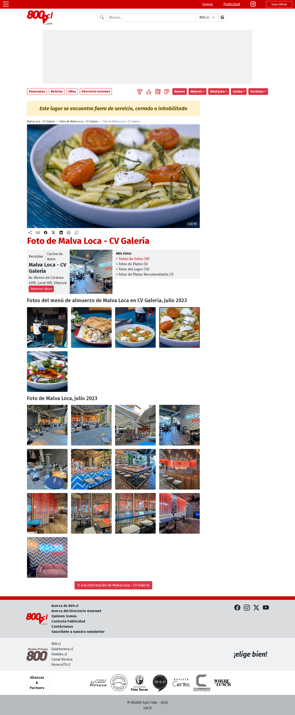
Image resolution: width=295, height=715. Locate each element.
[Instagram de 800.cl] (247, 607)
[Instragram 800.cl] (253, 4)
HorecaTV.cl (60, 664)
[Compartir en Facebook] (46, 233)
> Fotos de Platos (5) (132, 264)
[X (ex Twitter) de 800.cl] (256, 607)
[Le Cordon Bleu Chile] (139, 682)
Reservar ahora (41, 289)
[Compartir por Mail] (38, 233)
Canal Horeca (62, 659)
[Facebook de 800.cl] (237, 607)
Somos (207, 4)
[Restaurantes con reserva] (167, 91)
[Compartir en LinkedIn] (61, 233)
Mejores (196, 91)
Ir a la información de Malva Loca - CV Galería (113, 585)
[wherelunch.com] (222, 682)
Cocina (237, 91)
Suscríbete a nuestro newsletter (78, 632)
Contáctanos (62, 626)
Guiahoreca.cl (62, 649)
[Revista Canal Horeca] (98, 682)
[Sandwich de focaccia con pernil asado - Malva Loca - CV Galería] (91, 327)
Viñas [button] (72, 91)
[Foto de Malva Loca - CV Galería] (179, 327)
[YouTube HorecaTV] (266, 607)
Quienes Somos (64, 616)
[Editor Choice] (139, 91)
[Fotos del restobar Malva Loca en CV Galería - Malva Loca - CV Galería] (47, 425)
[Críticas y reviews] (158, 91)
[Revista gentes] (181, 682)
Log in (147, 707)
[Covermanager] (201, 682)
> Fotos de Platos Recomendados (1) (144, 274)
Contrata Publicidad (68, 621)
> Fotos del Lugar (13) (132, 269)
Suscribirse (279, 4)
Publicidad (231, 4)
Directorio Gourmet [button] (96, 91)
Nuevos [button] (179, 91)
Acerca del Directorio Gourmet (76, 611)
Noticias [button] (57, 91)
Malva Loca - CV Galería (41, 121)
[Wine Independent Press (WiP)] (160, 682)
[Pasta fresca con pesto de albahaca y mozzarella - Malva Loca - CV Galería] (135, 327)
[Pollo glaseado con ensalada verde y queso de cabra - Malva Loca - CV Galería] (47, 371)
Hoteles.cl (59, 654)
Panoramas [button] (37, 91)
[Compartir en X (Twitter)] (53, 233)
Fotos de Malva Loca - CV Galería (78, 121)
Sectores (256, 91)
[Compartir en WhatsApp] (69, 233)
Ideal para (217, 91)
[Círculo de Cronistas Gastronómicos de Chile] (118, 682)
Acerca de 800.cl (64, 606)
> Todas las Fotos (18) (132, 259)
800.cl (56, 644)
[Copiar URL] (77, 233)
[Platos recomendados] (148, 91)
